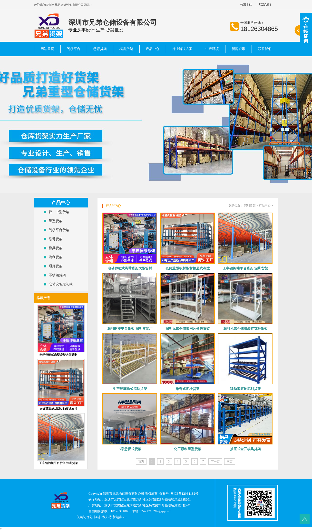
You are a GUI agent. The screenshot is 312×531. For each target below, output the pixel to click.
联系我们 (265, 4)
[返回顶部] (305, 519)
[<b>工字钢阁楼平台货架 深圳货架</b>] (245, 238)
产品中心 (152, 49)
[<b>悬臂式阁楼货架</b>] (187, 358)
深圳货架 (250, 205)
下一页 (215, 461)
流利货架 (55, 257)
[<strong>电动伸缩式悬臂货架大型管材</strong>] (61, 351)
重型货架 (55, 221)
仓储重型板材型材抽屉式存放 (188, 268)
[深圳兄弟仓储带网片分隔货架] (187, 298)
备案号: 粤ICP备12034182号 (178, 493)
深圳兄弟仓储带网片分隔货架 (188, 328)
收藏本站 (246, 4)
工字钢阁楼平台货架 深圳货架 (58, 463)
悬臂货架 (100, 49)
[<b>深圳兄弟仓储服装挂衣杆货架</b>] (245, 298)
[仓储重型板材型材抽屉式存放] (187, 238)
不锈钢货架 (57, 275)
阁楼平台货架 (59, 230)
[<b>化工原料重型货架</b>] (187, 418)
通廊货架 (55, 266)
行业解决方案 (182, 49)
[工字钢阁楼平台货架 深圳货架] (61, 459)
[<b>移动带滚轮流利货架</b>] (245, 358)
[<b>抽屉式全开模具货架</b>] (245, 418)
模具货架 (126, 49)
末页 (230, 461)
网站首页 (47, 49)
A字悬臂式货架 (129, 449)
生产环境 (212, 49)
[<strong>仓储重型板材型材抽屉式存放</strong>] (61, 405)
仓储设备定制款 (61, 284)
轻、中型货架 (59, 212)
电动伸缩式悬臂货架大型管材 (130, 268)
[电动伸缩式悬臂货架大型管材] (129, 238)
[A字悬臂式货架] (129, 418)
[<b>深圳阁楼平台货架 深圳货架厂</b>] (129, 298)
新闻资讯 (238, 49)
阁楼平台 (73, 49)
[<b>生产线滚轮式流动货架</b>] (129, 358)
